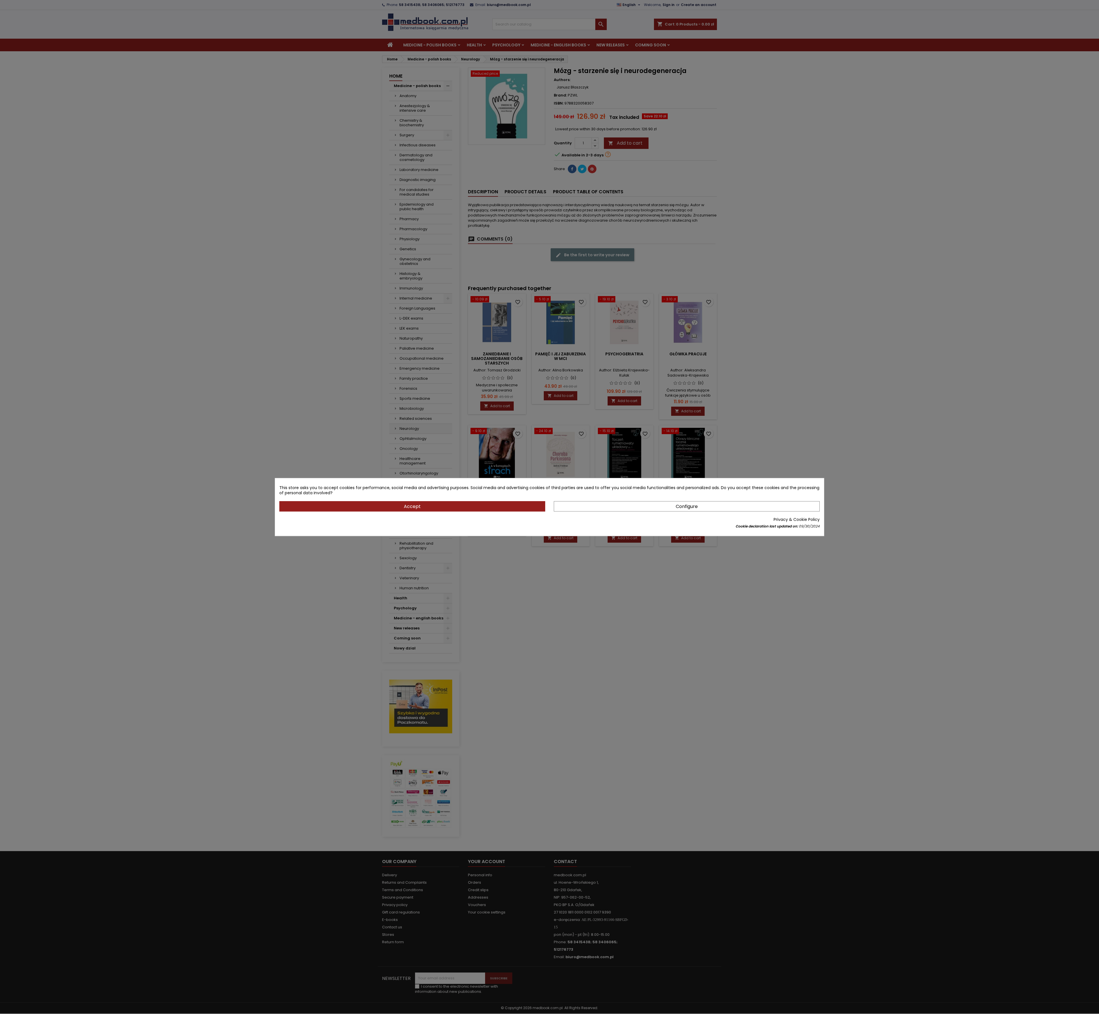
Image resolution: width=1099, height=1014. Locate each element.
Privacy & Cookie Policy (797, 519)
